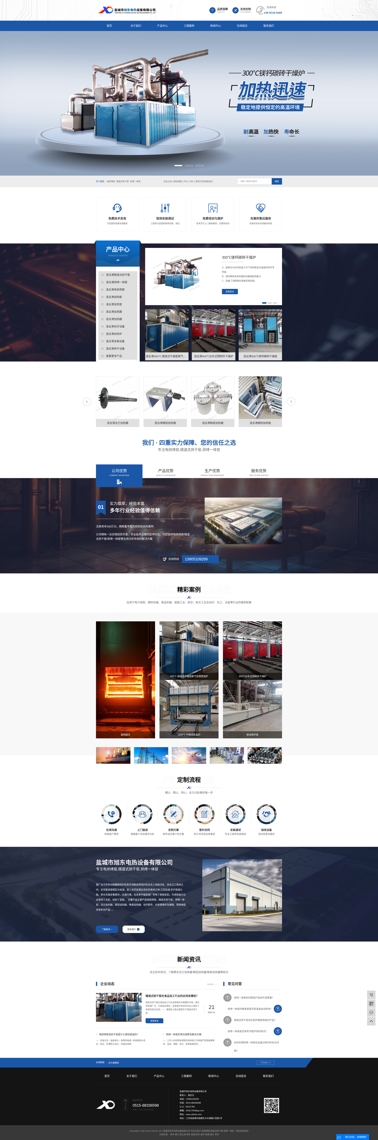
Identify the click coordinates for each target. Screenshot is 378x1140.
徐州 (172, 1134)
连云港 (183, 1134)
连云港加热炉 (114, 333)
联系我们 (268, 25)
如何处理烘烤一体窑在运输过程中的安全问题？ (256, 1044)
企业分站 (167, 181)
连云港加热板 (114, 297)
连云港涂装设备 (115, 341)
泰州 (203, 1134)
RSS (186, 181)
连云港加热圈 (114, 311)
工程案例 (189, 25)
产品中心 (162, 25)
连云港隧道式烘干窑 (118, 274)
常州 (217, 1134)
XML (191, 181)
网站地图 (177, 181)
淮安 (188, 1134)
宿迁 (177, 1134)
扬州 (198, 1134)
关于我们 (136, 25)
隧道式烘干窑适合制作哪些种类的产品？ (255, 1020)
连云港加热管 (114, 304)
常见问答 (235, 984)
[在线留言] (371, 1012)
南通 (207, 1134)
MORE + (211, 984)
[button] (178, 165)
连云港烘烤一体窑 (116, 282)
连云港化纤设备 (115, 326)
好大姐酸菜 (114, 1063)
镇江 (212, 1134)
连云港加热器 (114, 319)
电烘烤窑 (111, 181)
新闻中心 (215, 25)
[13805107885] (371, 995)
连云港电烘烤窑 (115, 289)
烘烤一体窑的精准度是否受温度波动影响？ (250, 1009)
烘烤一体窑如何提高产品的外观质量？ (254, 997)
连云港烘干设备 (115, 348)
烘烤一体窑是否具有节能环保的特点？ (248, 1031)
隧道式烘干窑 (122, 181)
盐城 (193, 1134)
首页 (109, 25)
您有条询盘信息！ (204, 181)
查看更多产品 (114, 356)
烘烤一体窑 (135, 181)
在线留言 (242, 25)
